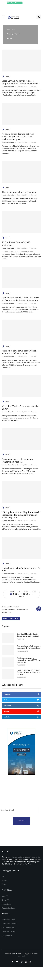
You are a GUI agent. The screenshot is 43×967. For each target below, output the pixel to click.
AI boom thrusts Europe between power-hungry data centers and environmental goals (18, 136)
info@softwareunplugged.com (22, 8)
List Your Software (8, 928)
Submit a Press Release (10, 618)
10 (24, 592)
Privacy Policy (7, 904)
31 (13, 594)
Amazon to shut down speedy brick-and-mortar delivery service (19, 352)
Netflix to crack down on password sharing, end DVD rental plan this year (29, 660)
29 (35, 592)
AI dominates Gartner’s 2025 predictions (16, 243)
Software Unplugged (22, 954)
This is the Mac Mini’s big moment (19, 192)
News (4, 876)
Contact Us (5, 900)
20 (27, 592)
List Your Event (7, 935)
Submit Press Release (9, 923)
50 (24, 594)
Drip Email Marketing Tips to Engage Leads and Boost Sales (28, 635)
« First (12, 592)
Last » (21, 596)
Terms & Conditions (9, 908)
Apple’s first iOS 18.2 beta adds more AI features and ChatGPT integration (20, 299)
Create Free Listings (8, 931)
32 (16, 594)
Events (4, 884)
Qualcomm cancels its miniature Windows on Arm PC (17, 460)
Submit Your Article (8, 920)
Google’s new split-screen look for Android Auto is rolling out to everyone (28, 672)
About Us (5, 896)
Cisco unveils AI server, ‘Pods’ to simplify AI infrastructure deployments (21, 82)
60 (27, 594)
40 (21, 594)
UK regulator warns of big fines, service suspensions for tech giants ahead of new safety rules (21, 515)
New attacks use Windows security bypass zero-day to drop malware (29, 647)
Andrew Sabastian (8, 86)
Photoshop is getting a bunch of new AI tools (21, 569)
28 (33, 592)
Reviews (4, 880)
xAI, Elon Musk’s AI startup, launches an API (20, 407)
